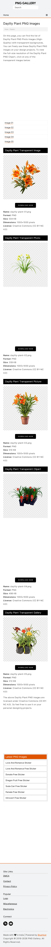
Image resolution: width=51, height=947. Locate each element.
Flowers (12, 29)
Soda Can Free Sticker (16, 786)
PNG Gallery (25, 3)
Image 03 (9, 132)
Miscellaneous (10, 903)
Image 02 (9, 127)
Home (6, 29)
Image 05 (9, 141)
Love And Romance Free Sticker (21, 768)
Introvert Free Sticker (16, 798)
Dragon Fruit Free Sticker (18, 780)
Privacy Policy (10, 886)
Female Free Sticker (15, 792)
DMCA (6, 876)
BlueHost (42, 935)
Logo (5, 898)
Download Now (25, 205)
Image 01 (9, 123)
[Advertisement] (25, 91)
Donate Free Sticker (15, 774)
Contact (7, 881)
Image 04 (9, 137)
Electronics (8, 909)
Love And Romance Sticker (18, 763)
